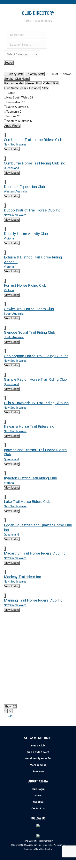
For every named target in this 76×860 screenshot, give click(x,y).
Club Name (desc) (16, 88)
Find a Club (38, 745)
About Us (38, 801)
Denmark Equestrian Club (24, 186)
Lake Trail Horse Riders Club (27, 501)
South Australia (17, 107)
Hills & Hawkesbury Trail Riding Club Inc (36, 403)
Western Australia (19, 121)
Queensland (15, 102)
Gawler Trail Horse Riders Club (29, 309)
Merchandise (38, 764)
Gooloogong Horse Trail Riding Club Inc (36, 356)
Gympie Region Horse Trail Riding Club (35, 379)
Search (8, 62)
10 (5, 711)
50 (10, 711)
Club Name (16, 78)
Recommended (14, 83)
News (38, 795)
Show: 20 (10, 706)
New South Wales (19, 97)
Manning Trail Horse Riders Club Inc (33, 600)
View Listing (11, 149)
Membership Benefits (38, 758)
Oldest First (50, 83)
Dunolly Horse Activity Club (26, 233)
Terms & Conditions (31, 841)
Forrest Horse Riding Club (25, 285)
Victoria (13, 116)
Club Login (38, 789)
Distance (35, 88)
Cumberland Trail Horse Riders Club (33, 139)
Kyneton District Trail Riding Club (30, 478)
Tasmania (13, 111)
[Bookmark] (5, 135)
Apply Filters (12, 125)
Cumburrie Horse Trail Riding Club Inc (34, 163)
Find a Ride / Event (38, 752)
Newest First (34, 83)
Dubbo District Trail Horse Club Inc (32, 210)
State (45, 88)
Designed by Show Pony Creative (38, 849)
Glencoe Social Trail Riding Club (29, 332)
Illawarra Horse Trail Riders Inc (29, 426)
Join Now (38, 771)
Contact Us (38, 808)
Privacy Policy (47, 841)
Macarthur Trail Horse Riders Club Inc (34, 553)
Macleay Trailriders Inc (22, 577)
